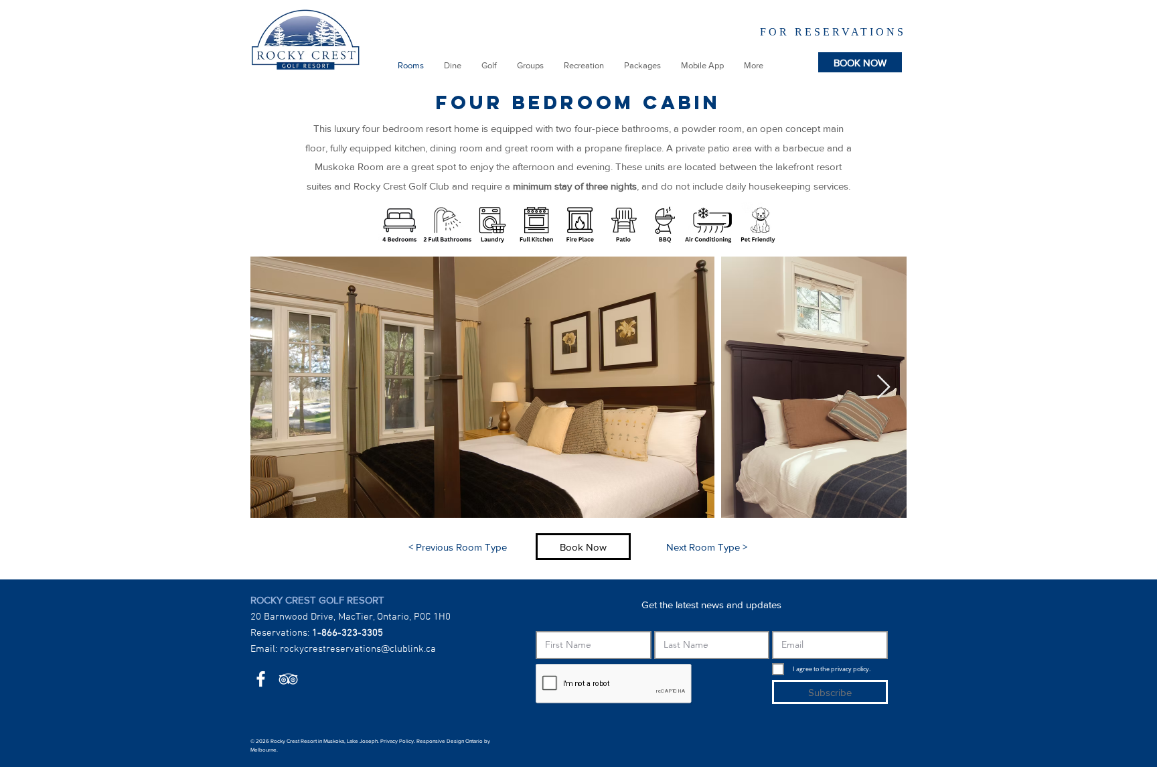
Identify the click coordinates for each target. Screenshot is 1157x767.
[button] (452, 66)
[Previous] (712, 30)
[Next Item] (883, 387)
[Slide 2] (808, 33)
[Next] (891, 30)
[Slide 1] (795, 33)
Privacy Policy (397, 741)
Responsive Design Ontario (449, 741)
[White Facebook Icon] (260, 679)
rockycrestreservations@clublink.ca (358, 649)
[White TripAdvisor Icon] (288, 679)
